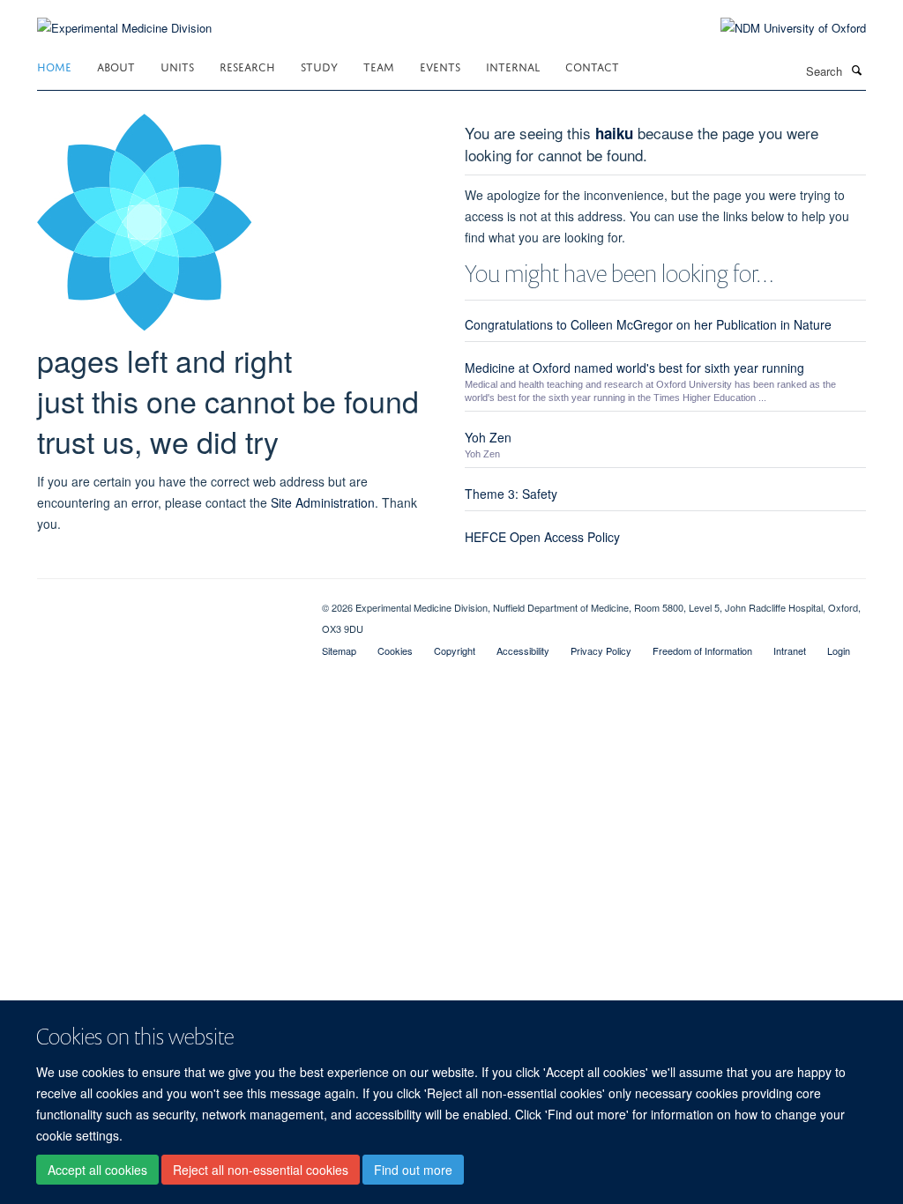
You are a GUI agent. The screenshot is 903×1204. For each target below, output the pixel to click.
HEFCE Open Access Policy (542, 537)
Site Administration (323, 502)
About (116, 65)
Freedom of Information (702, 650)
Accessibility (522, 650)
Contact (592, 65)
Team (378, 65)
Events (440, 65)
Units (177, 65)
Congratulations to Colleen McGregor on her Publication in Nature (648, 324)
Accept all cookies (97, 1169)
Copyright (454, 650)
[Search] (856, 69)
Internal (513, 65)
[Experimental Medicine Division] (124, 17)
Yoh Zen (488, 437)
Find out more (413, 1169)
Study (319, 65)
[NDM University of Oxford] (780, 28)
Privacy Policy (601, 650)
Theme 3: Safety (511, 493)
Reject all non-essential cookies (260, 1169)
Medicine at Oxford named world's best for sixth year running (634, 367)
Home (54, 65)
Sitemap (339, 650)
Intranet (789, 650)
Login (838, 650)
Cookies (395, 650)
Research (247, 65)
